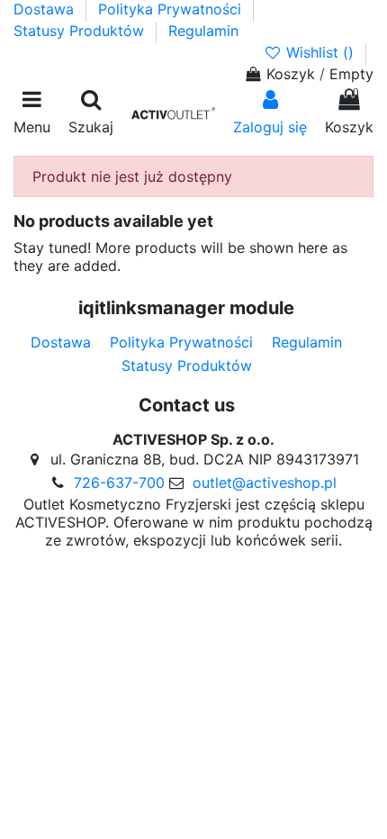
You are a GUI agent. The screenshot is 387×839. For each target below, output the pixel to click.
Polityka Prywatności (172, 9)
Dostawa (46, 9)
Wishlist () (320, 52)
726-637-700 (119, 483)
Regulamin (203, 31)
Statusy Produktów (81, 31)
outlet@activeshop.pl (265, 483)
